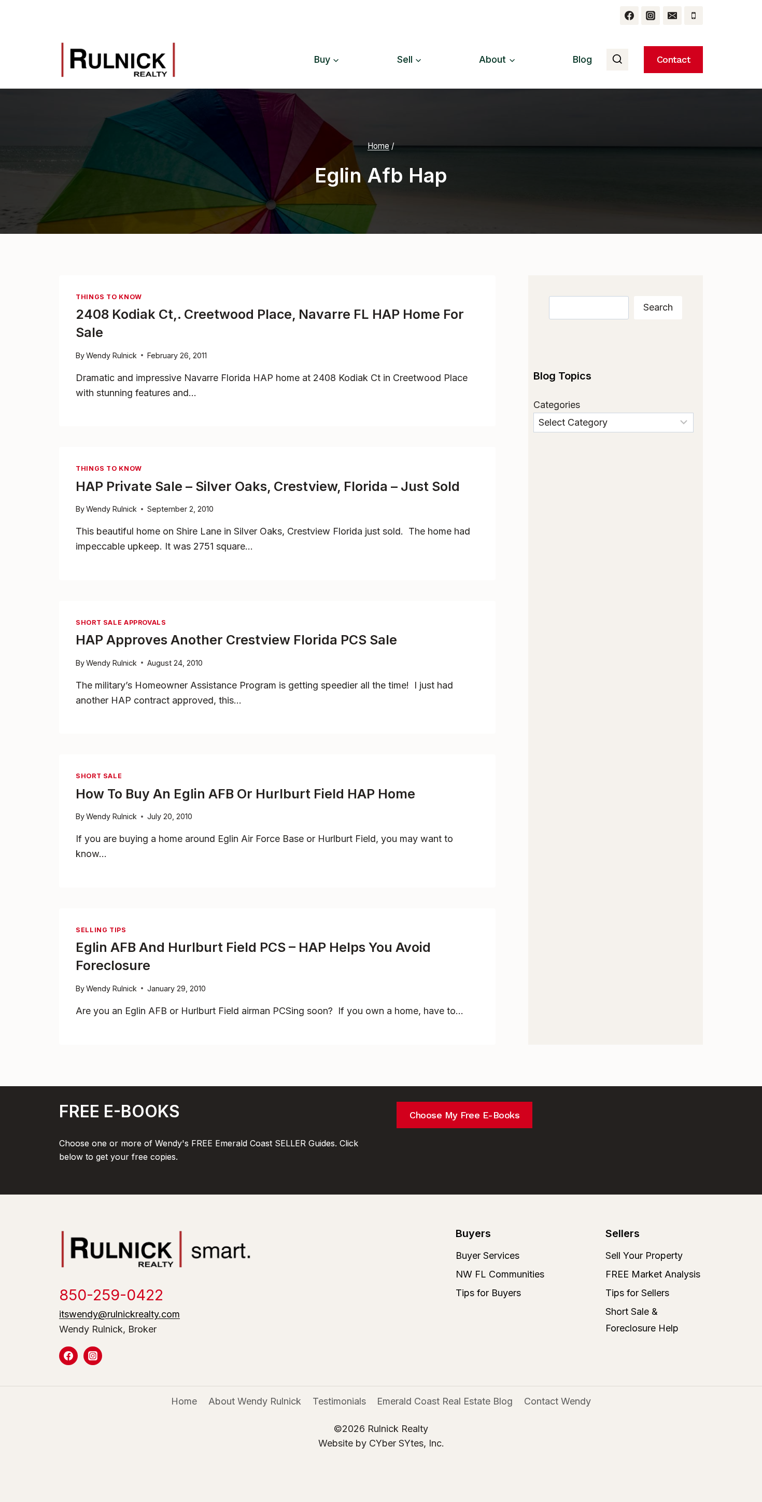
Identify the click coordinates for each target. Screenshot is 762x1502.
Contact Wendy (557, 1401)
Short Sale (99, 776)
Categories (556, 404)
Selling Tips (101, 930)
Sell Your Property (644, 1255)
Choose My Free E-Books (464, 1115)
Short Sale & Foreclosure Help (642, 1319)
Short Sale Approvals (121, 622)
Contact (673, 59)
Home (184, 1401)
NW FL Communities (500, 1274)
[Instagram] (650, 15)
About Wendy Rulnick (254, 1401)
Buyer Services (487, 1255)
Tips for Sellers (637, 1292)
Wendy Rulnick (111, 355)
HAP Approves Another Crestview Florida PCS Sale (236, 640)
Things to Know (109, 297)
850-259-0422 (111, 1295)
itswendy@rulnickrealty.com (119, 1314)
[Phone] (693, 15)
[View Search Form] (617, 60)
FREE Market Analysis (652, 1274)
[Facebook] (629, 15)
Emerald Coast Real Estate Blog (445, 1401)
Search (658, 307)
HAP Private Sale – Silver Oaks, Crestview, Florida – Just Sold (268, 486)
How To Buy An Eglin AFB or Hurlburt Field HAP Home (245, 794)
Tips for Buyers (488, 1292)
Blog (582, 59)
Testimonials (339, 1401)
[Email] (672, 15)
